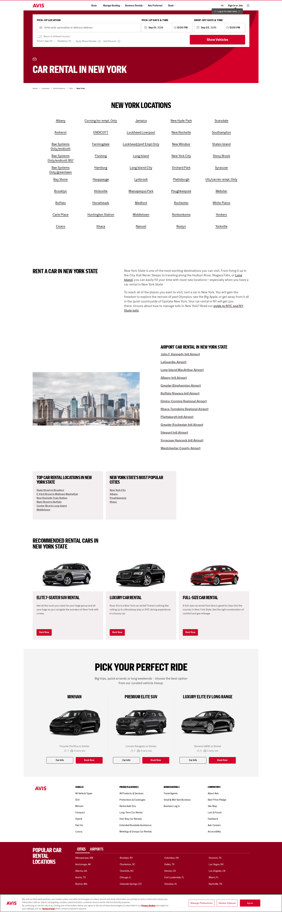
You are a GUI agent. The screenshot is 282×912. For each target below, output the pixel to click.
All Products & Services (131, 793)
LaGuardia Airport (173, 362)
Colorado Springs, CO (130, 883)
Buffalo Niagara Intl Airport (180, 393)
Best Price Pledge (217, 799)
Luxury (78, 831)
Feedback (213, 818)
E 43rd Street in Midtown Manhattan (57, 494)
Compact (80, 812)
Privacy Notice (148, 905)
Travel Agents (171, 793)
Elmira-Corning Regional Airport (184, 401)
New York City (118, 490)
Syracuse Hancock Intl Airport (182, 440)
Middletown (43, 509)
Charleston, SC (127, 864)
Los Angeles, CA (217, 870)
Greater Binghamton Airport (181, 385)
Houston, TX (215, 857)
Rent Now (44, 632)
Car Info (60, 760)
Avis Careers (214, 825)
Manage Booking (111, 5)
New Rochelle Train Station (52, 497)
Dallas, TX (169, 864)
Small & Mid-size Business (177, 799)
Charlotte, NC (127, 870)
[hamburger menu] (248, 5)
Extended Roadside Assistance (135, 825)
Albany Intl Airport (174, 378)
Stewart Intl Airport (174, 432)
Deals (171, 5)
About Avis (213, 793)
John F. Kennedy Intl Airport (180, 354)
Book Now (89, 760)
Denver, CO (170, 870)
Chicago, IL (125, 877)
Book (94, 5)
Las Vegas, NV (216, 864)
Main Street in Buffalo (49, 501)
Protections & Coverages (132, 799)
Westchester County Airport (181, 448)
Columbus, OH (171, 857)
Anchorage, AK (83, 864)
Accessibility (214, 831)
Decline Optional (227, 903)
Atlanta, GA (81, 870)
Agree (250, 903)
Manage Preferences (201, 903)
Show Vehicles (217, 40)
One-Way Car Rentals (130, 818)
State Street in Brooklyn (50, 490)
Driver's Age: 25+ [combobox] (45, 41)
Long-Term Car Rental (130, 812)
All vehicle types (83, 793)
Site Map (212, 806)
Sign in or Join (235, 5)
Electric (79, 825)
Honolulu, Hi (170, 883)
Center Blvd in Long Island (52, 505)
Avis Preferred (155, 5)
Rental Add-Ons (127, 806)
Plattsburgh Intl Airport (177, 417)
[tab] (82, 849)
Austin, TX (80, 877)
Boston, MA (81, 883)
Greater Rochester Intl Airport (182, 425)
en (222, 5)
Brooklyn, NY (126, 857)
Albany (114, 494)
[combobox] (91, 27)
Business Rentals (134, 5)
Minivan (79, 806)
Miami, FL (214, 877)
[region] (141, 903)
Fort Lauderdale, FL (174, 877)
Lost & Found (214, 812)
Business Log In (172, 806)
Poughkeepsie (118, 497)
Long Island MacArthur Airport (182, 370)
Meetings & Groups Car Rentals (135, 831)
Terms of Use (48, 908)
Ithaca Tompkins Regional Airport (184, 409)
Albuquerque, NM (84, 857)
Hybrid (78, 818)
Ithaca (113, 501)
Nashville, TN (215, 883)
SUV (77, 799)
